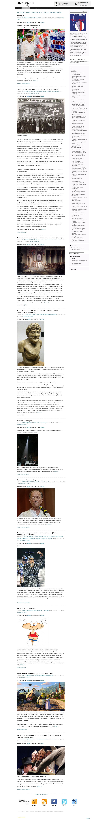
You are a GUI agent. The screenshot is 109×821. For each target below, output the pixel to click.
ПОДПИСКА (90, 8)
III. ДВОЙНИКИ (74, 98)
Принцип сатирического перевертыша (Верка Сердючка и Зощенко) (34, 538)
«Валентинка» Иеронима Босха (79, 149)
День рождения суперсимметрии (79, 209)
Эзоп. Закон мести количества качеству (46, 314)
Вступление (73, 70)
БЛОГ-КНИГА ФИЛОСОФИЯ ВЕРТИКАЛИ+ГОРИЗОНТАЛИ (39, 12)
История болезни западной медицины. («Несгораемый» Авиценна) (78, 92)
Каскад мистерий (24, 421)
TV (31, 8)
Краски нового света (76, 181)
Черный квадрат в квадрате (78, 158)
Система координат (76, 202)
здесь (80, 53)
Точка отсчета (75, 119)
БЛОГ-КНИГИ (25, 8)
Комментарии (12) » (22, 305)
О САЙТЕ (83, 8)
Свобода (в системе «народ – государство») (38, 89)
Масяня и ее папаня (26, 609)
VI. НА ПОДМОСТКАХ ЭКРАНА (30, 422)
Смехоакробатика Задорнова (30, 480)
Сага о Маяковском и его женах (46, 739)
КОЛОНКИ (38, 8)
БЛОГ (50, 8)
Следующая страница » (41, 794)
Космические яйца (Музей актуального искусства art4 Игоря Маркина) (79, 171)
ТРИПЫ (44, 8)
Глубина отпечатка (76, 210)
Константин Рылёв (34, 93)
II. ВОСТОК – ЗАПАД (75, 74)
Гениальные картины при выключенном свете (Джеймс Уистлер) (78, 156)
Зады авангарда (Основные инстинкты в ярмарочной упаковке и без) (78, 164)
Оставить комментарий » (23, 83)
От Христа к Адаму (76, 180)
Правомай (21, 16)
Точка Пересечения (76, 200)
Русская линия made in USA (78, 182)
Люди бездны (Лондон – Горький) (79, 108)
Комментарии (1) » (22, 232)
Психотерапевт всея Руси (78, 137)
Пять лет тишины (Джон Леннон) (79, 116)
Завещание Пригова (76, 177)
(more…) (35, 80)
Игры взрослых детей (77, 178)
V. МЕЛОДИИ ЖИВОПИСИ (77, 147)
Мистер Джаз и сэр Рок (77, 114)
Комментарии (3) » (22, 667)
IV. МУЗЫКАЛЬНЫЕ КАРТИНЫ (78, 112)
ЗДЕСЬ (29, 22)
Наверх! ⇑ (88, 818)
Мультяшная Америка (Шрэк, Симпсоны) (35, 673)
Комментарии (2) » (22, 729)
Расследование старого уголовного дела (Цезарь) (40, 238)
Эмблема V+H (74, 71)
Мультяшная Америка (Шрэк (45, 675)
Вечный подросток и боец (78, 126)
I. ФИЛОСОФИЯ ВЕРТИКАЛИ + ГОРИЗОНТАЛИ (34, 536)
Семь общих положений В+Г (77, 73)
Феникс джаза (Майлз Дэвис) (78, 117)
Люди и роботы (75, 190)
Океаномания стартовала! (78, 127)
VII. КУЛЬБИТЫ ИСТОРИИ (28, 17)
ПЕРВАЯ (18, 8)
